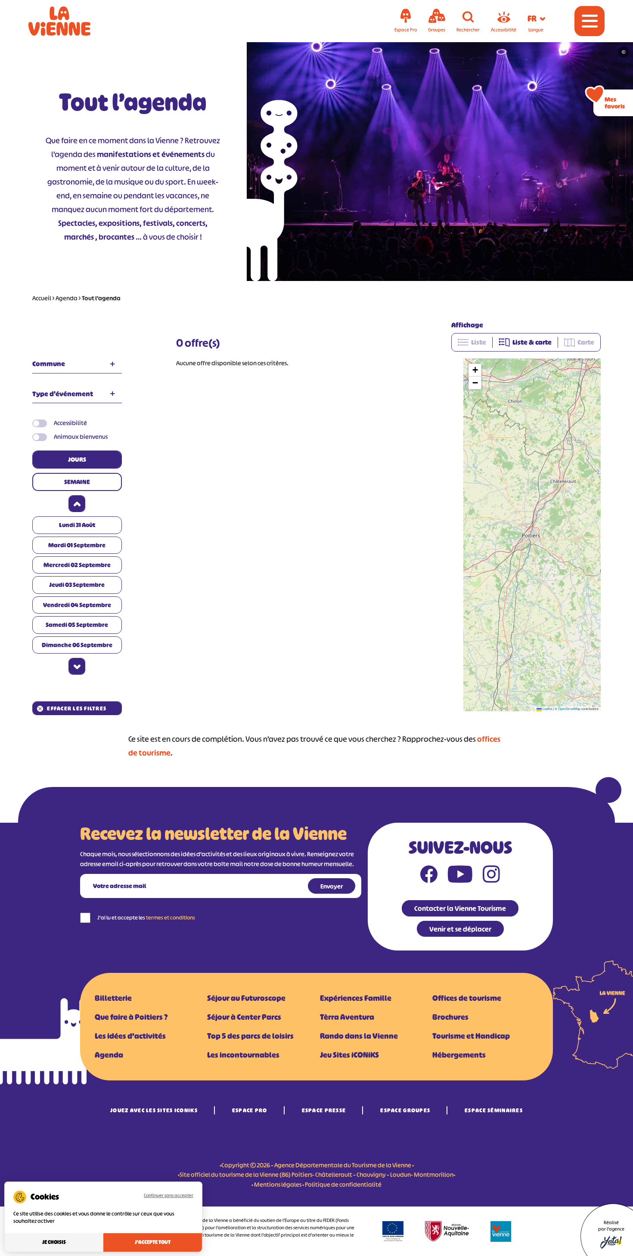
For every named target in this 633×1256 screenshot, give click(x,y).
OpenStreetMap (569, 709)
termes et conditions (170, 917)
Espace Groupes (405, 1110)
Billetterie (113, 998)
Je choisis (54, 1242)
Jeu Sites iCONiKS (349, 1055)
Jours (77, 459)
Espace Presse (324, 1110)
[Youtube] (460, 876)
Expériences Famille (355, 998)
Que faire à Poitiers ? (131, 1017)
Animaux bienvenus (81, 436)
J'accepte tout (153, 1242)
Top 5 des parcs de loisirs (250, 1036)
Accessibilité (70, 423)
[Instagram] (491, 876)
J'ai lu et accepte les (146, 917)
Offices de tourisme (466, 998)
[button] (475, 370)
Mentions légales (277, 1184)
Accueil (41, 298)
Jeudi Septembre (77, 584)
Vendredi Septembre (77, 605)
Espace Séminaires (494, 1110)
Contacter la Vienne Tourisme (460, 908)
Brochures (450, 1017)
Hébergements (459, 1055)
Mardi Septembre (77, 545)
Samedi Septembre (77, 624)
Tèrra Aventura (347, 1017)
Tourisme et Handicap (471, 1036)
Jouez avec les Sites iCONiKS (154, 1110)
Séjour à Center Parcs (244, 1017)
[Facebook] (429, 876)
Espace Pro (249, 1110)
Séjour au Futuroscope (246, 998)
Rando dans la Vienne (359, 1036)
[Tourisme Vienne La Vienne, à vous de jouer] (71, 21)
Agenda (67, 298)
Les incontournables (243, 1055)
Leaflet (547, 709)
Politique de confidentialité (343, 1184)
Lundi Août (77, 525)
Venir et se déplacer (460, 929)
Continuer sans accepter (168, 1195)
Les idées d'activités (130, 1036)
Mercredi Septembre (77, 565)
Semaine (77, 482)
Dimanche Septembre (77, 645)
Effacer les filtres (76, 708)
